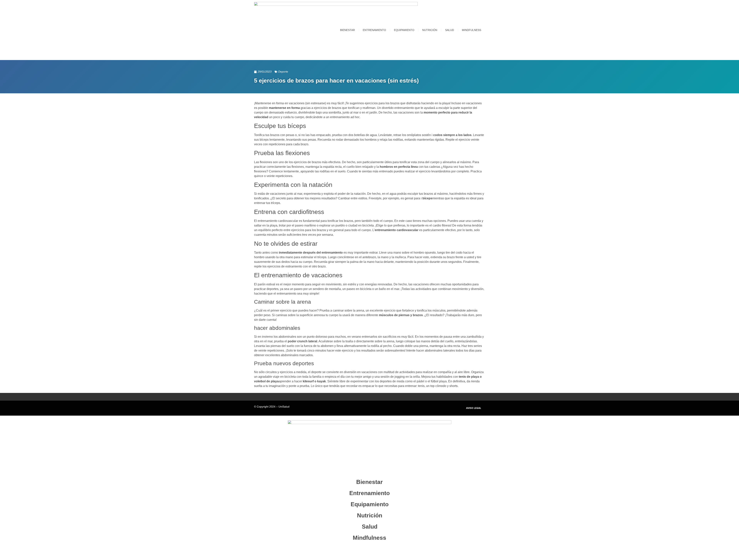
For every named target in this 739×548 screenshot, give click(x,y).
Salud (449, 30)
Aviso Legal (473, 408)
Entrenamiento (374, 30)
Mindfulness (471, 30)
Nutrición (429, 30)
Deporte (283, 71)
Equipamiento (404, 30)
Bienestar (347, 30)
